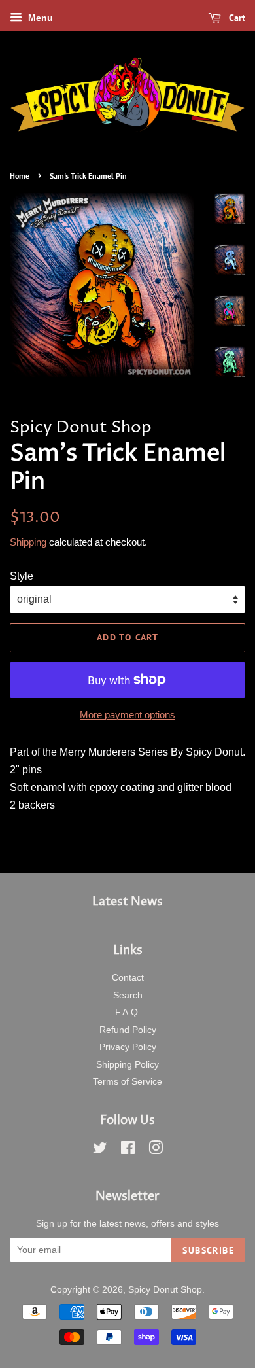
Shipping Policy (127, 1065)
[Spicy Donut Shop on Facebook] (127, 1150)
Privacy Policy (127, 1047)
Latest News (127, 902)
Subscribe (208, 1250)
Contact (128, 978)
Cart (235, 18)
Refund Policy (127, 1030)
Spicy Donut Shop (165, 1290)
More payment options (127, 714)
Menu (39, 17)
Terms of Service (127, 1082)
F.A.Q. (128, 1012)
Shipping (28, 542)
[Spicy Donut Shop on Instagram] (155, 1150)
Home (19, 176)
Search (128, 995)
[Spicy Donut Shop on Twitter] (100, 1150)
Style (21, 576)
